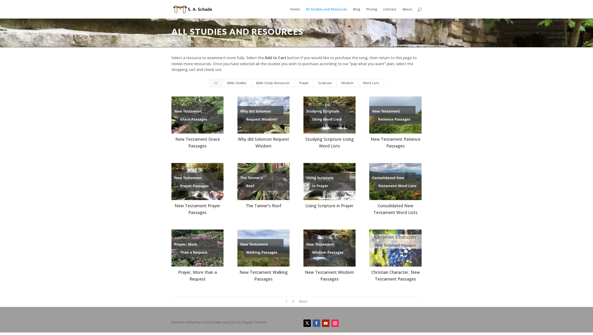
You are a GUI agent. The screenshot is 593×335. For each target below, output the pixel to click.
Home (295, 9)
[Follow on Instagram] (335, 323)
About (407, 9)
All (216, 83)
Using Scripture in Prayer (329, 205)
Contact (389, 9)
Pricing (371, 9)
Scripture (325, 83)
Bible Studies (236, 83)
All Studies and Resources (326, 9)
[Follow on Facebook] (316, 323)
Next (303, 301)
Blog (356, 9)
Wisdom (347, 83)
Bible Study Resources (273, 83)
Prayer (304, 83)
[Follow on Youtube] (325, 323)
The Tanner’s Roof (263, 205)
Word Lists (371, 83)
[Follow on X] (307, 323)
